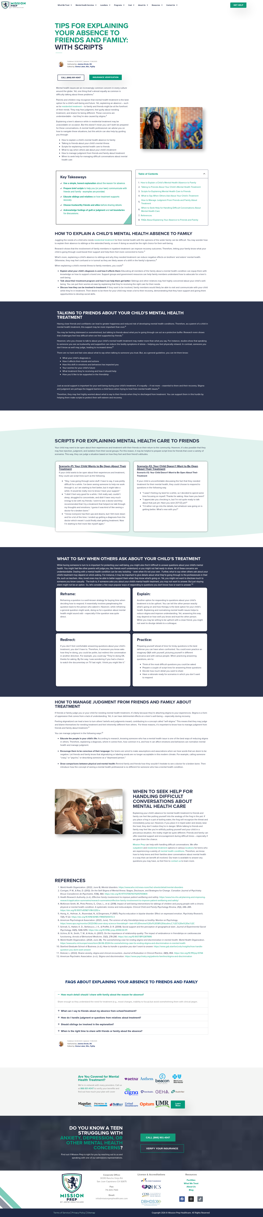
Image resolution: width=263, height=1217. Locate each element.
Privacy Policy (78, 1212)
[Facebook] (182, 1199)
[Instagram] (191, 1199)
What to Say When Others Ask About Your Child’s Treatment (169, 195)
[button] (204, 174)
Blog (191, 1190)
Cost (130, 5)
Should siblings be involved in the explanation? (87, 1024)
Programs (118, 5)
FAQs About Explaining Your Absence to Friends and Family (169, 219)
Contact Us (170, 5)
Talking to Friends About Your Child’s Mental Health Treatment (171, 187)
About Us (141, 5)
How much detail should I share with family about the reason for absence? (102, 994)
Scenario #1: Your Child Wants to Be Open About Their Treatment (92, 467)
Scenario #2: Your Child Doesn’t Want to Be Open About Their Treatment (167, 467)
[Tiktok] (200, 1199)
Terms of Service (61, 1212)
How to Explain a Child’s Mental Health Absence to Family (168, 182)
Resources (156, 5)
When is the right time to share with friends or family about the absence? (101, 1031)
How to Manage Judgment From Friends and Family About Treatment (169, 202)
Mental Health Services (85, 5)
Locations (104, 5)
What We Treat (63, 5)
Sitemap (91, 1212)
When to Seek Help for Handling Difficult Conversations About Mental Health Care (171, 209)
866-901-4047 (87, 1088)
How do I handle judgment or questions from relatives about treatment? (101, 1017)
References (146, 215)
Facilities (191, 1180)
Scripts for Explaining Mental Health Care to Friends (166, 191)
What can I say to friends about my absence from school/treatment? (98, 1011)
